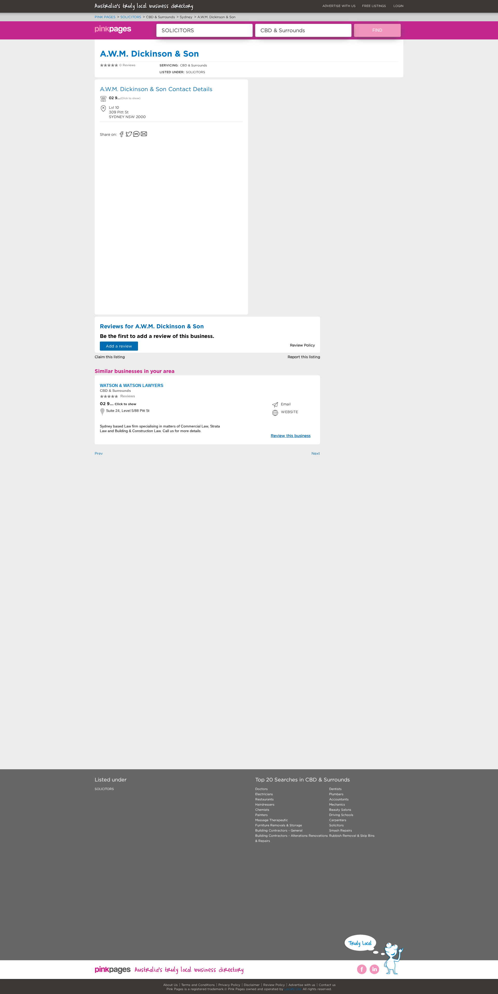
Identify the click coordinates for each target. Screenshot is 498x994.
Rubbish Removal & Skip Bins (352, 835)
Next (316, 453)
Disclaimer (252, 984)
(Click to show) (130, 98)
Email (286, 404)
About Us (170, 984)
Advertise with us (301, 984)
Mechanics (337, 804)
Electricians (264, 794)
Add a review (119, 346)
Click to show (125, 404)
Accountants (339, 799)
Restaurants (264, 799)
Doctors (261, 789)
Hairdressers (264, 804)
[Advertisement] (286, 117)
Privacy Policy (229, 984)
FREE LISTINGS (374, 6)
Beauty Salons (340, 809)
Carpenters (337, 820)
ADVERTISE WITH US (339, 6)
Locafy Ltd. (293, 989)
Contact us (327, 984)
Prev (99, 453)
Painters (261, 814)
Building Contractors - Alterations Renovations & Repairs (291, 838)
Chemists (262, 809)
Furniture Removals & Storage (278, 825)
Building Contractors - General (278, 830)
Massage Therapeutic (271, 820)
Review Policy (274, 984)
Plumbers (336, 794)
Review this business (290, 435)
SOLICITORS (104, 789)
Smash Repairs (340, 830)
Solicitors (336, 825)
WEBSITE (289, 412)
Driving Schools (341, 814)
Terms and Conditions (198, 984)
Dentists (335, 789)
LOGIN (398, 6)
